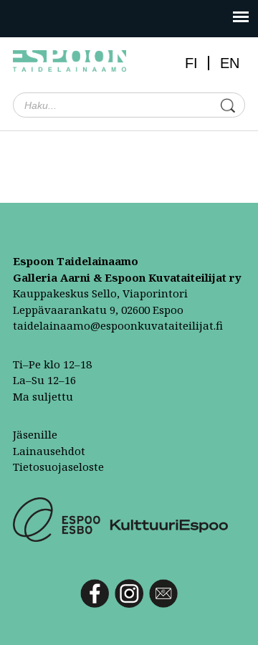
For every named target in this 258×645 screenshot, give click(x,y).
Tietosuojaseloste (58, 466)
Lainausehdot (49, 451)
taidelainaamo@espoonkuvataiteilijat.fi (118, 325)
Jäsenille (35, 434)
